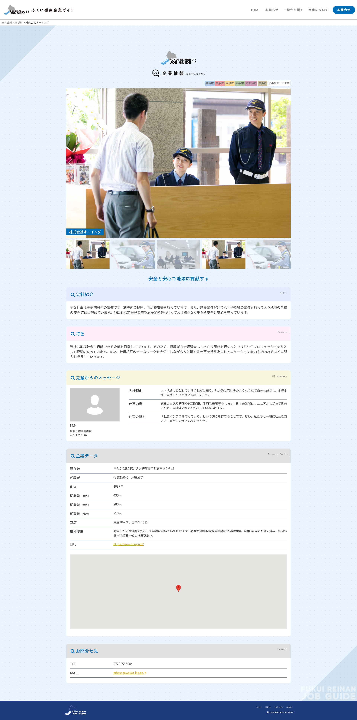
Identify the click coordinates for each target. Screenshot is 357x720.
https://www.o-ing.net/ (128, 544)
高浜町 (19, 22)
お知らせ (272, 10)
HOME (255, 10)
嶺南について (318, 10)
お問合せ (344, 10)
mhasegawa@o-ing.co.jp (129, 672)
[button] (286, 163)
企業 (9, 22)
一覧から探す (294, 10)
